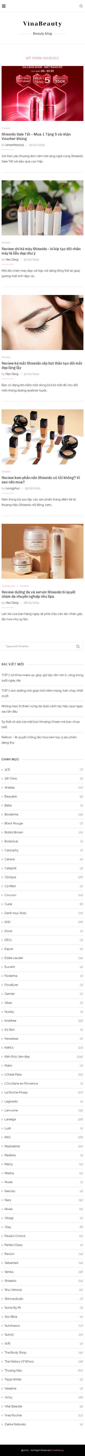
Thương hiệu (8, 586)
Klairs (44, 1065)
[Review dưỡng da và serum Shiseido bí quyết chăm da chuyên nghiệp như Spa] (42, 551)
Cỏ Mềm (44, 886)
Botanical (44, 841)
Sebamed (44, 1263)
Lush (44, 1128)
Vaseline (44, 1388)
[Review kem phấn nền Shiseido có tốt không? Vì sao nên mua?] (42, 436)
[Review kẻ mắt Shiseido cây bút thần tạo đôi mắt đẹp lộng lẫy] (42, 322)
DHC (44, 922)
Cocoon (44, 895)
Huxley (44, 1012)
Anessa (44, 787)
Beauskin (44, 796)
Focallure (44, 985)
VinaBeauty (57, 1450)
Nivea (44, 1209)
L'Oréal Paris (44, 1074)
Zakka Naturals (44, 1424)
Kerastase (44, 1038)
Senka (44, 1272)
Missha (44, 1173)
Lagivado (44, 1101)
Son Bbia (44, 1316)
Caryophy (44, 850)
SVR (44, 1343)
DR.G (44, 940)
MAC (44, 1137)
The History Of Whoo (44, 1361)
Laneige (44, 1119)
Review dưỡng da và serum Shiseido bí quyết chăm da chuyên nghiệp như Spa (39, 594)
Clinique (44, 877)
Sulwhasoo (44, 1325)
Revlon (44, 1254)
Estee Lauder (44, 958)
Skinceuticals (44, 1299)
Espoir (44, 949)
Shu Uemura (44, 1290)
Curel (44, 904)
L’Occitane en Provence (44, 1083)
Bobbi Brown (44, 832)
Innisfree (44, 1020)
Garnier (44, 994)
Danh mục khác (44, 913)
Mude (44, 1182)
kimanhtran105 (15, 144)
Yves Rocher (44, 1415)
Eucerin (44, 967)
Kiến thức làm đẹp (44, 1056)
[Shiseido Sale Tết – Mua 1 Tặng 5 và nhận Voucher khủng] (42, 93)
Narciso (44, 1191)
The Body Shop (44, 1352)
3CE (44, 769)
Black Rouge (44, 823)
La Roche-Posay (44, 1092)
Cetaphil (44, 868)
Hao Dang (12, 259)
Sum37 (44, 1334)
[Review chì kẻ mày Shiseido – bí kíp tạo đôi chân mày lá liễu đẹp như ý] (42, 207)
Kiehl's (44, 1047)
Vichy (44, 1397)
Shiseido (6, 128)
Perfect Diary (44, 1245)
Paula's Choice (44, 1236)
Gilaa (44, 1003)
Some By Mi (44, 1308)
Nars (44, 1200)
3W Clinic (44, 778)
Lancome (44, 1110)
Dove (44, 931)
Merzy (44, 1164)
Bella (44, 805)
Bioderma (44, 814)
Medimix (44, 1155)
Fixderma (44, 976)
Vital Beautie (44, 1406)
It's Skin (44, 1029)
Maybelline (44, 1146)
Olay (44, 1227)
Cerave (44, 859)
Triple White (44, 1379)
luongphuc (13, 488)
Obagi (44, 1218)
